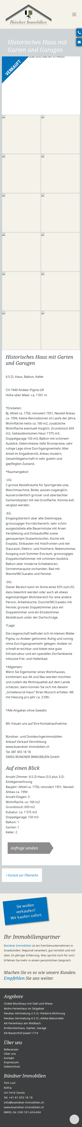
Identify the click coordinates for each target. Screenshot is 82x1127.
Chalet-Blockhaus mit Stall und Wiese (28, 1003)
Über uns (10, 1053)
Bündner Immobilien (17, 945)
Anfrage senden (24, 848)
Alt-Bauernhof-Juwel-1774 (21, 1033)
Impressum (11, 1062)
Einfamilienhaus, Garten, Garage (25, 1028)
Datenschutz (12, 1066)
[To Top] (74, 1119)
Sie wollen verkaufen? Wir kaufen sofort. (26, 911)
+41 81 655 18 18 (21, 1097)
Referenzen (11, 1049)
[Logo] (28, 14)
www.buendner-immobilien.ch (24, 1107)
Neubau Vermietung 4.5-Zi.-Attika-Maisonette (34, 1018)
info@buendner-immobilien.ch (24, 1102)
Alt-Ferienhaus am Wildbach (22, 1023)
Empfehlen (14, 978)
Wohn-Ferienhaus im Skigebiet (24, 1008)
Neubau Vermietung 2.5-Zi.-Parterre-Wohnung (34, 1013)
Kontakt (9, 1058)
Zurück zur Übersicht (23, 875)
